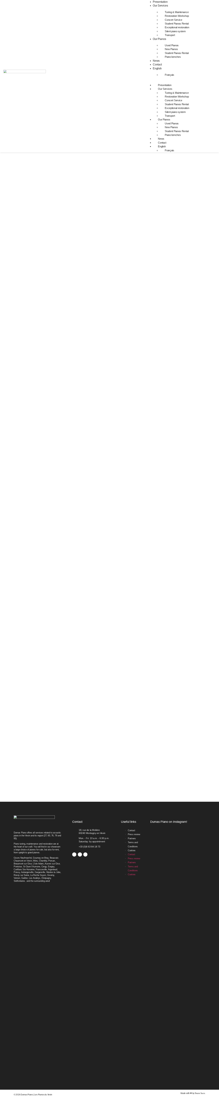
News (156, 60)
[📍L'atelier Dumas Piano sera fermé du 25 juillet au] (196, 840)
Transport (170, 35)
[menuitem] (158, 68)
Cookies (132, 850)
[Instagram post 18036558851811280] (159, 834)
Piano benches (173, 56)
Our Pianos (159, 39)
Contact (157, 64)
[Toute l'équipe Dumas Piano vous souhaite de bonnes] (177, 840)
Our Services (160, 5)
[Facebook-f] (74, 854)
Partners (132, 838)
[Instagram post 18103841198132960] (159, 859)
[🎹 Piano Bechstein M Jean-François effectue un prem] (196, 924)
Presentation (160, 1)
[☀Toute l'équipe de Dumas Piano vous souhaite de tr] (177, 962)
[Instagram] (80, 854)
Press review (134, 834)
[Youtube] (85, 854)
